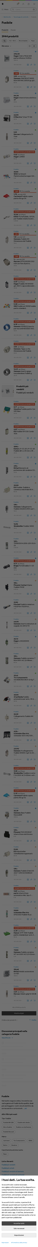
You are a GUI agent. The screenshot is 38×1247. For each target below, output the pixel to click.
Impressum (5, 1242)
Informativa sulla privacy (19, 1242)
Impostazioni (19, 1235)
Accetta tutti (19, 1223)
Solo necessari (19, 1228)
